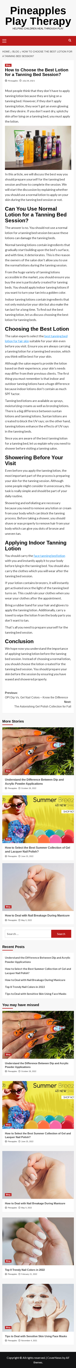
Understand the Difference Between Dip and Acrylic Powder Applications (37, 959)
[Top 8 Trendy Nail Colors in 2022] (38, 1241)
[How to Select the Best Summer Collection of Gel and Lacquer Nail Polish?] (38, 819)
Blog (8, 65)
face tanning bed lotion (49, 556)
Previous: (36, 695)
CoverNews (54, 1357)
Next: (42, 704)
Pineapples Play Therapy (38, 16)
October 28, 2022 (28, 788)
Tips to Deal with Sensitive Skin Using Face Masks (35, 993)
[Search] (70, 40)
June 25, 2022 (27, 856)
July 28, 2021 (28, 80)
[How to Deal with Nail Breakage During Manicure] (38, 887)
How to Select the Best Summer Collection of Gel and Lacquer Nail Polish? (38, 971)
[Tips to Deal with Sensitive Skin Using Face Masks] (38, 1308)
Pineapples (13, 80)
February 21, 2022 (29, 1274)
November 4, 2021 (29, 1340)
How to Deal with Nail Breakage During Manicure (37, 915)
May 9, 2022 (26, 920)
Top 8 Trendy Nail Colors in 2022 (25, 986)
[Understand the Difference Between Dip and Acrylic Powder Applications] (38, 751)
